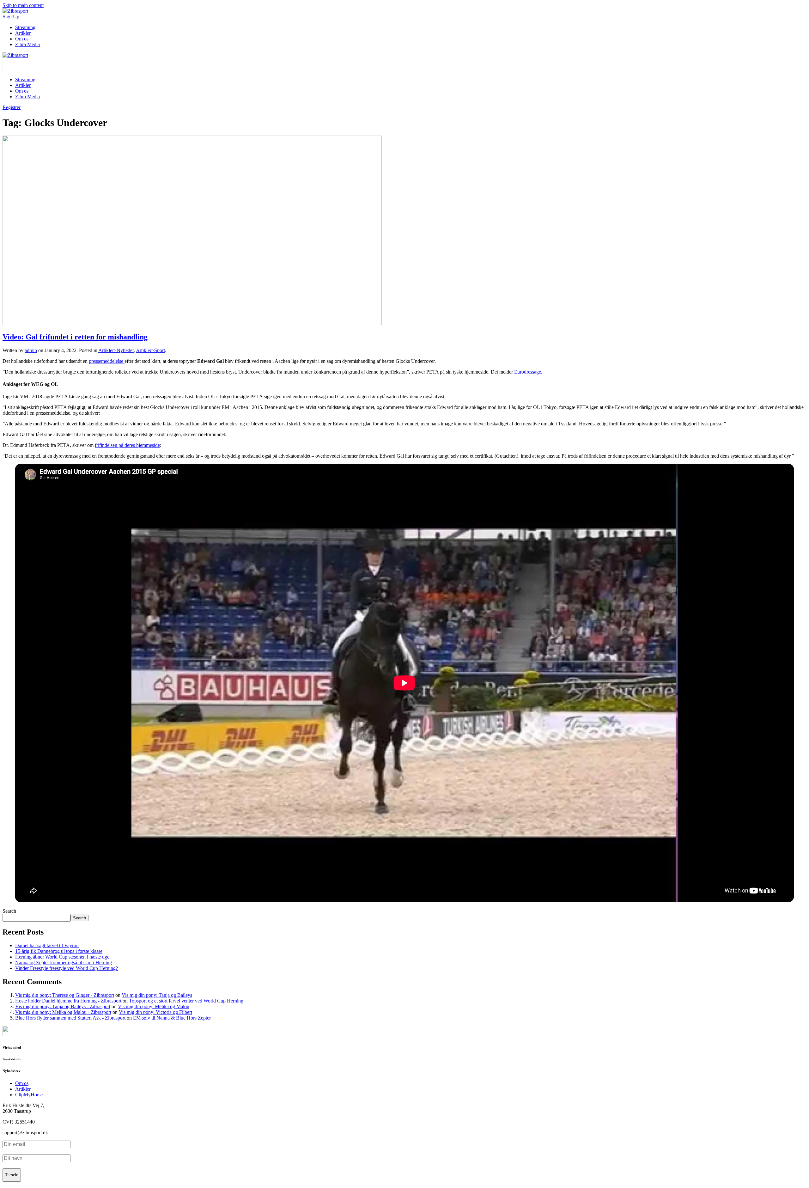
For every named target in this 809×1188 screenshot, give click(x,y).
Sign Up (11, 16)
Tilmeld (11, 1175)
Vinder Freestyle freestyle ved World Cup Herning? (66, 968)
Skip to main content (23, 5)
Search (9, 911)
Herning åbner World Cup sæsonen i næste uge (62, 957)
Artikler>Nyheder (116, 350)
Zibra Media (27, 44)
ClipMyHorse (29, 1094)
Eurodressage (527, 372)
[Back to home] (15, 55)
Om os (21, 38)
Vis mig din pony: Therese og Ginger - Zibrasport (64, 995)
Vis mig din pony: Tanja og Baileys (157, 995)
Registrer (12, 107)
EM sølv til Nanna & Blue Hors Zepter (172, 1017)
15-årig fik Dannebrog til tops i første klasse (58, 951)
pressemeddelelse (107, 361)
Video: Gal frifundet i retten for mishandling (75, 337)
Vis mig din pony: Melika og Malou (153, 1006)
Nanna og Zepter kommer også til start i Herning (63, 962)
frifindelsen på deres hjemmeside (127, 445)
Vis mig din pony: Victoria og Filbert (155, 1012)
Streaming (25, 27)
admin (31, 350)
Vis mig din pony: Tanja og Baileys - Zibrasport (62, 1006)
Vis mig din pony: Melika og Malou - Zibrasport (63, 1012)
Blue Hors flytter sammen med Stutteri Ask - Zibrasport (70, 1017)
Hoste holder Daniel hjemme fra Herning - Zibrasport (68, 1000)
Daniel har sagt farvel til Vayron (47, 945)
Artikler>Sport (150, 350)
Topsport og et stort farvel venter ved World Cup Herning (186, 1000)
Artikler (23, 33)
